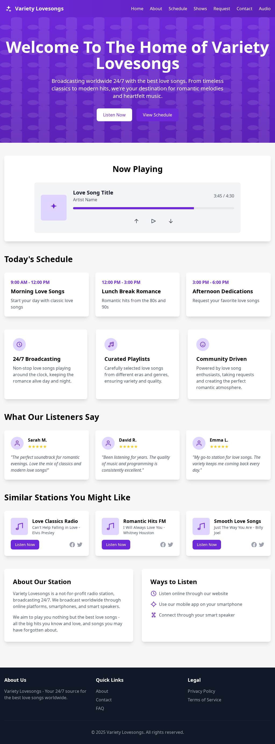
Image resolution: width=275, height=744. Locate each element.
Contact (244, 9)
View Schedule (157, 115)
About (156, 9)
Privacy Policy (201, 691)
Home (137, 9)
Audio (265, 9)
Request (222, 9)
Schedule (178, 9)
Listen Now (114, 115)
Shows (200, 9)
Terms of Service (204, 700)
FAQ (100, 708)
